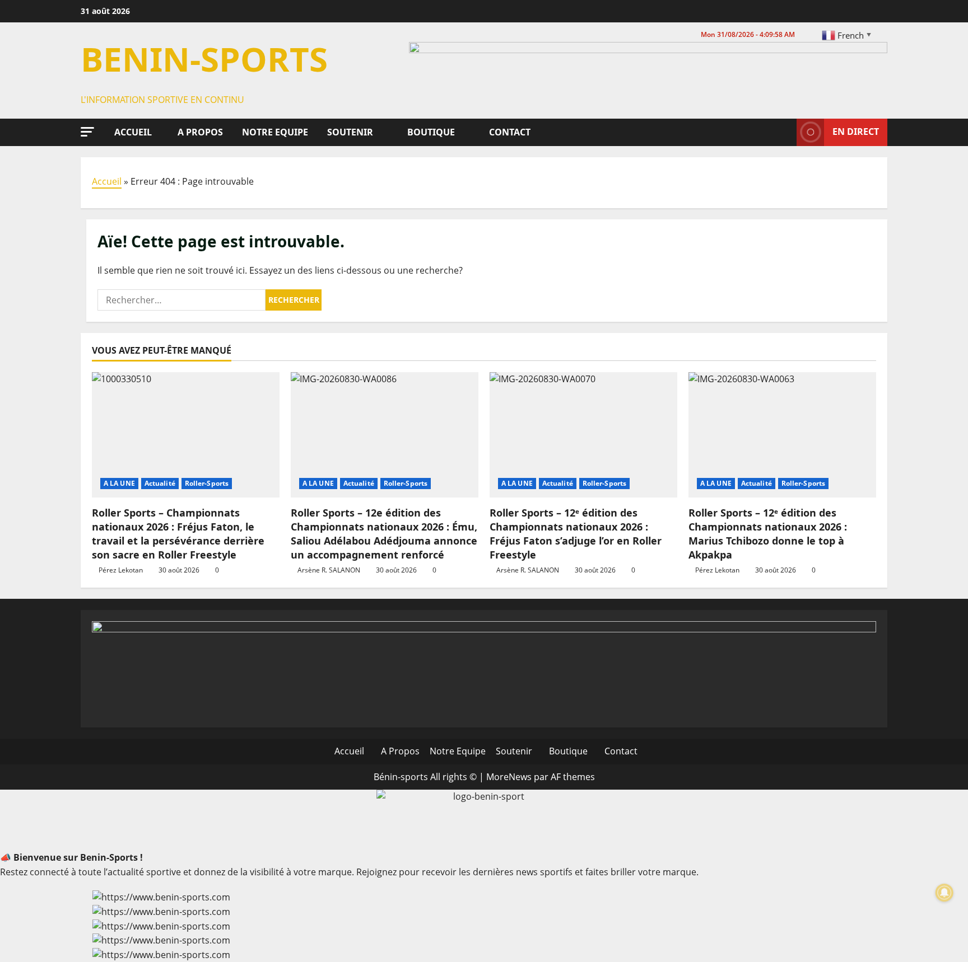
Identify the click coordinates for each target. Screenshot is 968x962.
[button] (87, 132)
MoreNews (509, 777)
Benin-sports (204, 59)
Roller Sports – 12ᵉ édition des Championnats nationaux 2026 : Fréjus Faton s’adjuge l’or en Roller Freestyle (576, 534)
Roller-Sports (207, 483)
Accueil (132, 132)
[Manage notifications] (944, 893)
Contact (508, 132)
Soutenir (349, 132)
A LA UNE (119, 483)
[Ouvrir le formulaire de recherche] (784, 132)
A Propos (199, 132)
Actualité (160, 483)
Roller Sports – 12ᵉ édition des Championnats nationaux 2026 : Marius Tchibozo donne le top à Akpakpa (767, 534)
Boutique (430, 132)
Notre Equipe (274, 132)
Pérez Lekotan (121, 570)
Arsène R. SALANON (328, 570)
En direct (855, 131)
